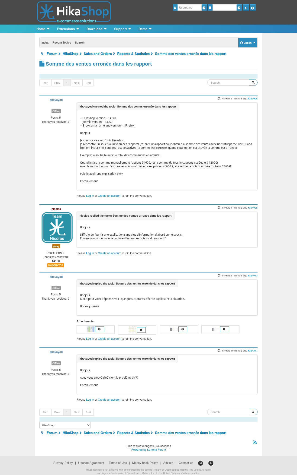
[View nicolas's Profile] (57, 227)
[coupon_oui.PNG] (216, 329)
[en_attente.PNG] (133, 329)
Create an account (109, 195)
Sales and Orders (98, 53)
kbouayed (56, 100)
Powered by (138, 449)
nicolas (56, 209)
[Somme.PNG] (91, 329)
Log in (90, 195)
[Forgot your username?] (204, 7)
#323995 (253, 98)
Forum (52, 53)
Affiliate (168, 463)
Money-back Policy (145, 463)
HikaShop (70, 53)
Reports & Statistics (133, 53)
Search (79, 42)
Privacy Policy (63, 463)
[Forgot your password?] (239, 7)
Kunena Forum (156, 449)
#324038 (253, 207)
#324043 (253, 275)
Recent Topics (61, 42)
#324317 (253, 350)
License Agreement (91, 463)
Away (56, 246)
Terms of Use (118, 463)
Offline (56, 111)
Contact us (186, 463)
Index (45, 42)
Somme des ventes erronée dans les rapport (190, 53)
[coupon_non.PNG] (174, 329)
